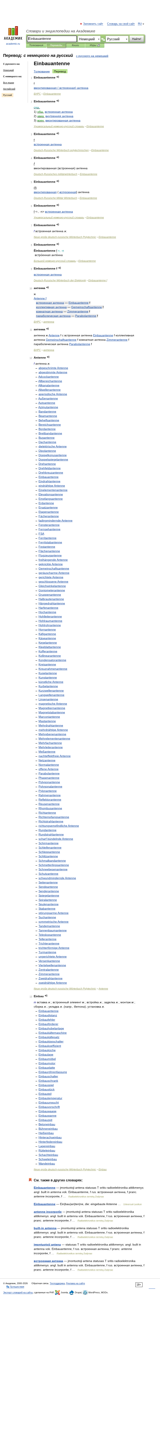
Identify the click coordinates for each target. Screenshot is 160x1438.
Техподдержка (57, 1283)
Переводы (56, 45)
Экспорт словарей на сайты (18, 1292)
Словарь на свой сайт (121, 23)
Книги (75, 45)
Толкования (36, 45)
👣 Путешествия (15, 1286)
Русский (7, 95)
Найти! (136, 38)
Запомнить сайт (93, 23)
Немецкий (8, 70)
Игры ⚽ (95, 45)
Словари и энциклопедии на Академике (60, 31)
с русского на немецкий (92, 56)
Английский (9, 89)
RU (140, 23)
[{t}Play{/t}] (57, 76)
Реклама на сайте (75, 1283)
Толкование (42, 71)
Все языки (8, 82)
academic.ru (13, 43)
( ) (61, 87)
